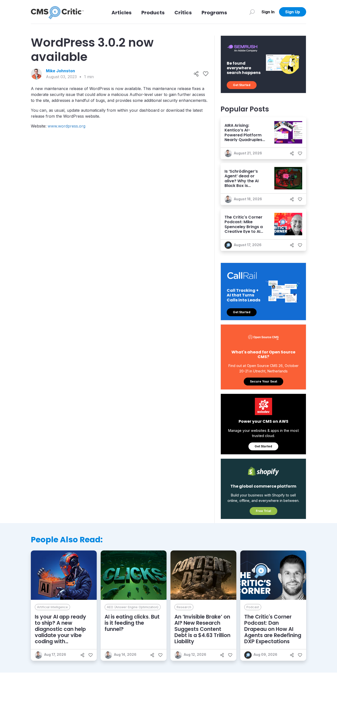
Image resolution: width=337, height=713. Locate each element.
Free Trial (263, 511)
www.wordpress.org (66, 126)
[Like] (205, 74)
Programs (214, 12)
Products (153, 12)
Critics (183, 12)
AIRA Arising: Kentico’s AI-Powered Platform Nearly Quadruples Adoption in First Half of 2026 (243, 137)
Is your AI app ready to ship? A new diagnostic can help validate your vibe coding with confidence (60, 632)
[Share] (196, 74)
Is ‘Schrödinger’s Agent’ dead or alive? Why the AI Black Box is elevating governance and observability (242, 185)
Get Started (241, 85)
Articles (121, 12)
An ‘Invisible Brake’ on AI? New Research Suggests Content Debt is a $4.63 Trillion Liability (202, 629)
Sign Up (292, 11)
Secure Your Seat (263, 381)
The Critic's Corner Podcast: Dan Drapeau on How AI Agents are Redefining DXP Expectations (272, 629)
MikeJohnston (60, 70)
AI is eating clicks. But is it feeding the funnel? (132, 623)
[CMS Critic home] (57, 12)
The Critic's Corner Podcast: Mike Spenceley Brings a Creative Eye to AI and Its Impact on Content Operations (245, 229)
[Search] (252, 12)
